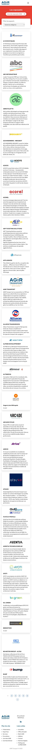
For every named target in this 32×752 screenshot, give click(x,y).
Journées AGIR (7, 738)
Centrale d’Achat (7, 740)
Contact (20, 738)
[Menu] (28, 2)
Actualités (21, 729)
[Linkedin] (21, 722)
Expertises (6, 731)
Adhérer (20, 736)
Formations (6, 736)
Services (5, 734)
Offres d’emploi (22, 731)
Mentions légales (22, 740)
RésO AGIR (21, 734)
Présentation (6, 729)
